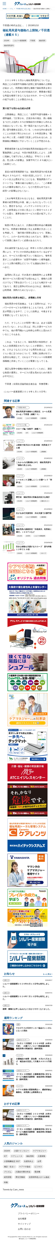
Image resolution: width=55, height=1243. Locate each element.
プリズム (7, 1172)
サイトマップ (24, 1224)
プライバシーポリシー (28, 1213)
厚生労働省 (20, 1177)
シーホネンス (45, 486)
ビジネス (38, 1167)
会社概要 (22, 1219)
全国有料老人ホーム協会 (39, 1177)
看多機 (37, 1172)
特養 (6, 1182)
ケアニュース (16, 1156)
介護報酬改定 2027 (12, 1161)
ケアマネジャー (39, 1151)
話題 (18, 1024)
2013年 (19, 517)
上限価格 (43, 451)
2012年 (19, 536)
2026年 (19, 553)
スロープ (43, 553)
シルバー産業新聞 (19, 41)
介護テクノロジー (21, 1151)
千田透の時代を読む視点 (23, 407)
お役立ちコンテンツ (23, 1040)
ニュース (20, 441)
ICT (5, 1156)
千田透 (32, 41)
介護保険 (43, 418)
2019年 (6, 41)
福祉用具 (42, 41)
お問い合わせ (24, 1229)
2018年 (19, 469)
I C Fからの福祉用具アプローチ (23, 425)
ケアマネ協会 (24, 1167)
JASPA (28, 536)
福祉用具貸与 (9, 45)
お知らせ (6, 980)
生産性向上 (28, 1161)
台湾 (39, 1161)
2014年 (19, 501)
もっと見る (47, 974)
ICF (27, 433)
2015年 (19, 486)
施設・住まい (9, 1167)
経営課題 (7, 1177)
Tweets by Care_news (13, 1189)
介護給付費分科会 (22, 1172)
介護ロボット (45, 501)
